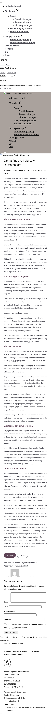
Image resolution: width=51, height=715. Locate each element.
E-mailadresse (9, 612)
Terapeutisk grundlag (20, 39)
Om (6, 52)
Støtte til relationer (19, 31)
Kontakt (9, 49)
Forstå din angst (23, 19)
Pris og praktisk (13, 46)
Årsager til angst (23, 22)
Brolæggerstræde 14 (8, 73)
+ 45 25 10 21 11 (6, 89)
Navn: (6, 607)
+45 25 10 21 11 (16, 687)
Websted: (7, 620)
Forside (23, 555)
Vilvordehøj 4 (5, 65)
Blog (7, 55)
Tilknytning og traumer (21, 28)
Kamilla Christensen (13, 170)
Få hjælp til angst (23, 25)
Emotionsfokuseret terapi (22, 42)
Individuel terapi (13, 6)
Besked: (7, 602)
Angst (13, 16)
